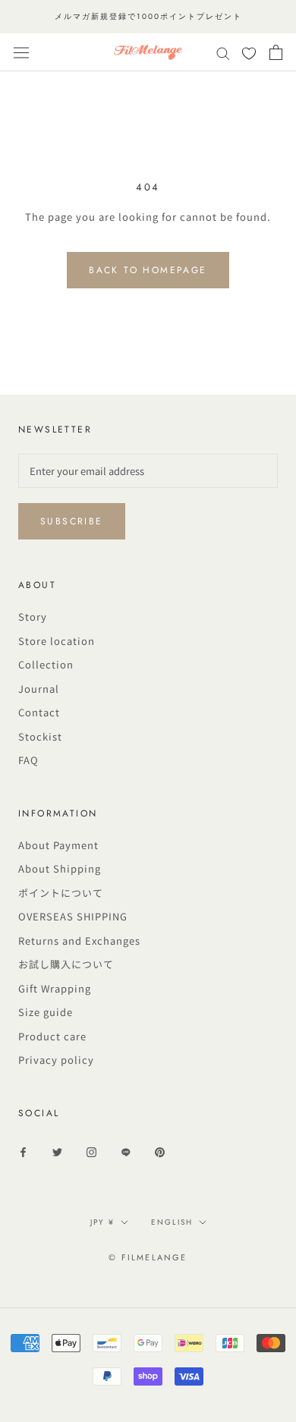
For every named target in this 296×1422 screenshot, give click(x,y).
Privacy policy (56, 1059)
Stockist (40, 736)
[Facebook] (23, 1152)
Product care (52, 1036)
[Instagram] (91, 1152)
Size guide (45, 1012)
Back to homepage (147, 270)
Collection (46, 664)
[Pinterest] (160, 1152)
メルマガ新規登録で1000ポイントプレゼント (148, 16)
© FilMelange (148, 1257)
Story (32, 616)
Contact (39, 712)
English (172, 1222)
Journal (38, 688)
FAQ (28, 760)
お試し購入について (66, 964)
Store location (56, 641)
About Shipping (59, 868)
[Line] (126, 1152)
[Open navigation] (21, 52)
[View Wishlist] (249, 54)
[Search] (223, 52)
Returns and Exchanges (79, 940)
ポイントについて (60, 893)
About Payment (58, 845)
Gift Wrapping (54, 988)
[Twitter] (57, 1152)
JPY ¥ (102, 1222)
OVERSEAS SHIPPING (73, 916)
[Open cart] (275, 52)
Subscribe (71, 521)
